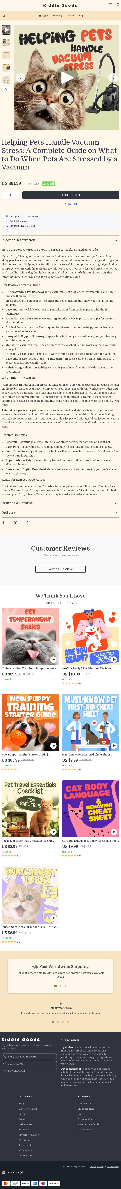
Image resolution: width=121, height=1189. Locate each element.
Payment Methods (88, 1124)
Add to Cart (70, 195)
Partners (23, 1140)
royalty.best (67, 1047)
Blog (81, 16)
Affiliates (24, 1129)
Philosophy (25, 1150)
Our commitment (70, 1069)
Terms (93, 1167)
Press (21, 1119)
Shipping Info (86, 1109)
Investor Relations (29, 1135)
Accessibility (113, 1167)
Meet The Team (27, 1109)
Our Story (57, 16)
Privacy (100, 1167)
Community (25, 1155)
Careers (23, 1114)
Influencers (25, 1124)
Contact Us (84, 1103)
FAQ (80, 1114)
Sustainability (26, 1145)
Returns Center (87, 1119)
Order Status (85, 1129)
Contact (70, 16)
